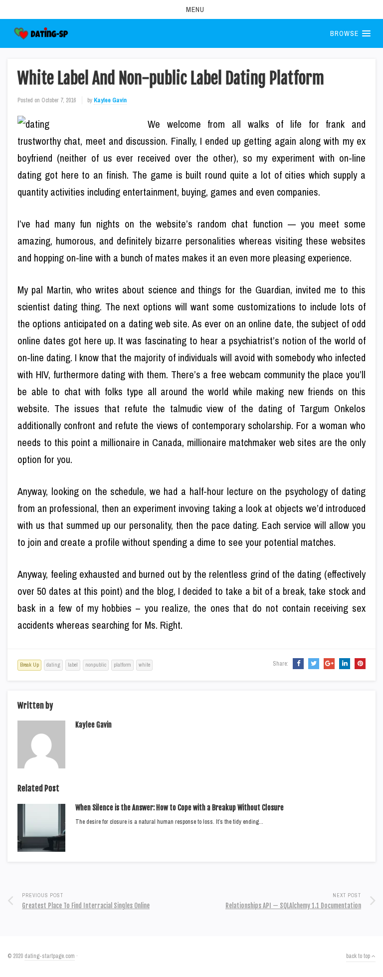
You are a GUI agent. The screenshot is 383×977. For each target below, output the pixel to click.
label (73, 664)
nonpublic (95, 664)
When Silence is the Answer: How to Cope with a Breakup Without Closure (179, 807)
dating (53, 664)
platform (122, 664)
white (144, 664)
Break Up (29, 664)
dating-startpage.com (49, 956)
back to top (359, 956)
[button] (191, 9)
